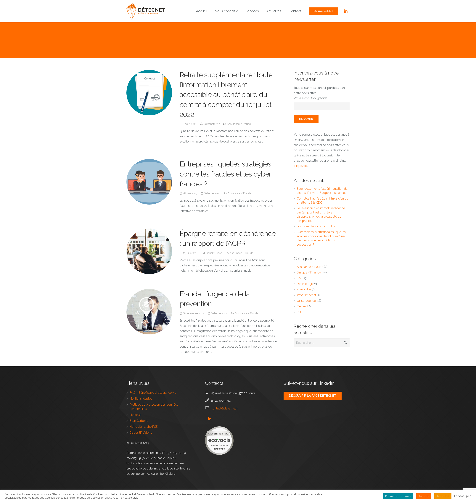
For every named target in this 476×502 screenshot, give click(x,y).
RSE (299, 312)
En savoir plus (462, 496)
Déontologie (305, 284)
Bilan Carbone (138, 420)
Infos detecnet (306, 295)
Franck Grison (214, 253)
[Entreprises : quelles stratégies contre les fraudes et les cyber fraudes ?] (149, 182)
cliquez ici (300, 166)
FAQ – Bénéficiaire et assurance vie (152, 392)
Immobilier (304, 289)
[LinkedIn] (346, 11)
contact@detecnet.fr (224, 408)
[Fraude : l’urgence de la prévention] (149, 311)
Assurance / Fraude (239, 123)
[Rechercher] (345, 343)
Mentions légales (140, 398)
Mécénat (302, 306)
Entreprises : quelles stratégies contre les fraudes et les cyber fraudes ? (225, 174)
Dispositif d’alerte (140, 432)
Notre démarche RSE (143, 426)
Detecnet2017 (211, 123)
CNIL (300, 278)
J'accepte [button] (424, 496)
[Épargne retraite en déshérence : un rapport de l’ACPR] (149, 251)
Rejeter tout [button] (443, 496)
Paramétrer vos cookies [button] (398, 496)
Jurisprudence (306, 300)
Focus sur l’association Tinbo (316, 226)
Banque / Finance (309, 272)
